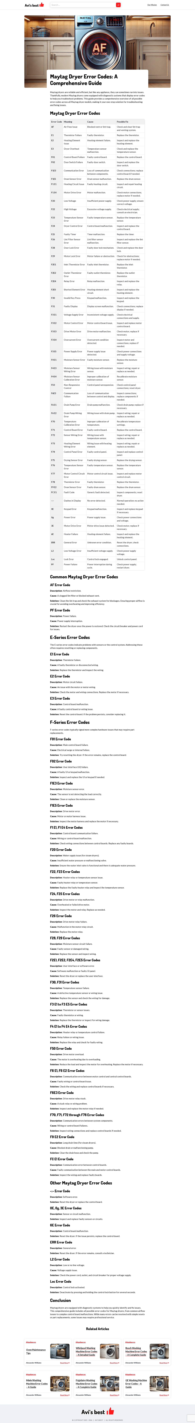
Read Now (64, 1363)
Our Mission (152, 5)
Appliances (31, 1342)
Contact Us (165, 5)
